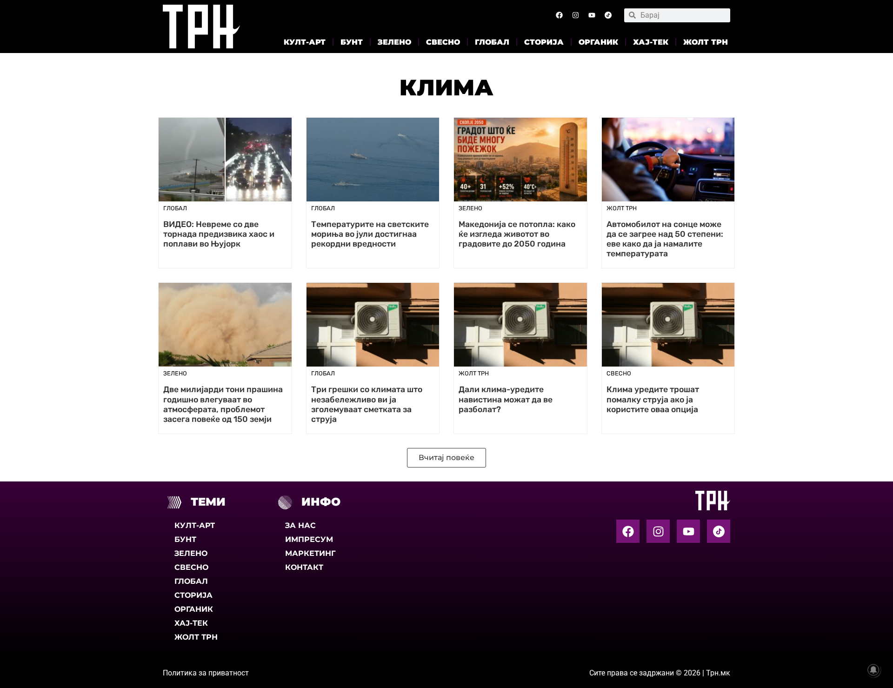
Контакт (304, 567)
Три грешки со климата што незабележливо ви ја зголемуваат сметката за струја (366, 404)
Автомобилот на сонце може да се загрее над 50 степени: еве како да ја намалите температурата (664, 239)
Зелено (394, 42)
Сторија (544, 42)
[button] (446, 458)
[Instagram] (575, 15)
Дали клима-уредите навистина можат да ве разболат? (506, 399)
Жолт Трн (705, 42)
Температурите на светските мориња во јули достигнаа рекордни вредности (370, 234)
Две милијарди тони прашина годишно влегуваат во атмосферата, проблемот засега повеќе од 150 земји (223, 404)
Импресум (309, 539)
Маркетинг (310, 553)
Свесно (443, 42)
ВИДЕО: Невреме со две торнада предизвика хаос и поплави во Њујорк (218, 234)
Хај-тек (650, 42)
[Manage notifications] (873, 669)
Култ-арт (305, 42)
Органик (598, 42)
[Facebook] (559, 15)
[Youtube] (592, 15)
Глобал (492, 42)
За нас (300, 525)
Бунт (351, 42)
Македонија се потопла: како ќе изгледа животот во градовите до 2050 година (517, 234)
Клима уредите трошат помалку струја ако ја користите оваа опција (652, 399)
